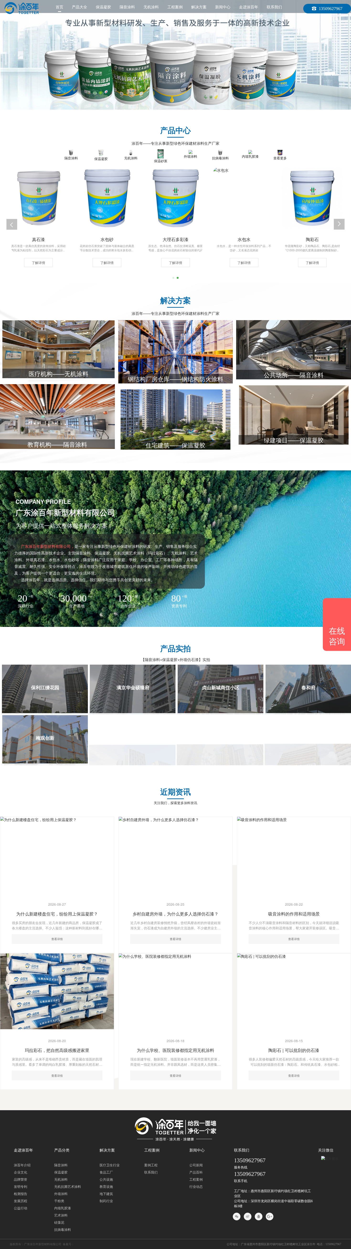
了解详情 (38, 262)
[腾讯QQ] (258, 1216)
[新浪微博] (247, 1216)
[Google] (269, 1216)
